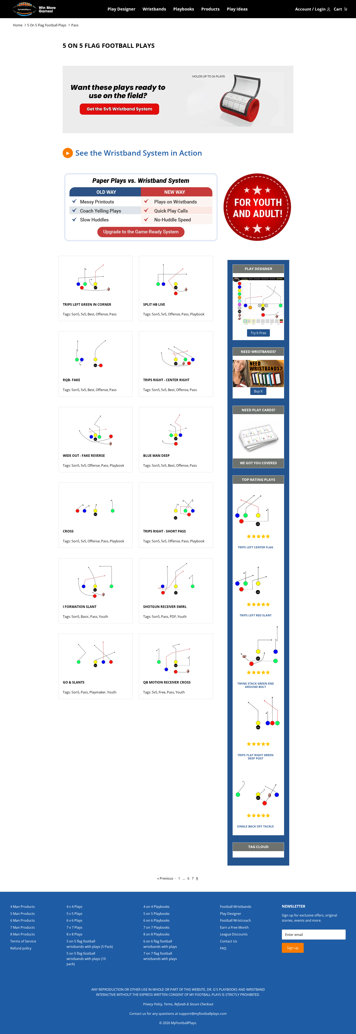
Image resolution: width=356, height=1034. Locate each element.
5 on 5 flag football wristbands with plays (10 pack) (86, 958)
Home (17, 25)
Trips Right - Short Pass (164, 531)
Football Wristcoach (235, 920)
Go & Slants (73, 682)
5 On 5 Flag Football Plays (46, 25)
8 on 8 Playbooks (156, 934)
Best (91, 314)
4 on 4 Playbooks (156, 906)
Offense (102, 314)
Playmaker (97, 692)
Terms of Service (23, 941)
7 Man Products (22, 927)
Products (210, 9)
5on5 (75, 314)
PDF (173, 616)
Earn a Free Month (234, 927)
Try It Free (258, 333)
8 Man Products (22, 934)
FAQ (223, 948)
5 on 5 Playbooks (156, 913)
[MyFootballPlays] (34, 9)
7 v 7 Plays (74, 927)
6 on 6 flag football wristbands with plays (160, 944)
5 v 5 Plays (74, 913)
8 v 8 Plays (74, 934)
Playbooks (183, 9)
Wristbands (154, 9)
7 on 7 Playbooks (156, 927)
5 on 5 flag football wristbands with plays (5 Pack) (90, 944)
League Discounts (234, 934)
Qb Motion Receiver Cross (167, 682)
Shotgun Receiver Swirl (165, 606)
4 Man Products (22, 906)
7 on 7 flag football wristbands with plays (160, 956)
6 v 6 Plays (74, 920)
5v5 (83, 314)
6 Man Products (22, 920)
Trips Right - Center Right (166, 380)
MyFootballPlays (183, 1023)
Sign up (293, 948)
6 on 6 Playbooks (156, 920)
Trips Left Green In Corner (87, 304)
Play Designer (121, 9)
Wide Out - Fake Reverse (84, 455)
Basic (85, 616)
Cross (68, 531)
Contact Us (228, 941)
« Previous (165, 878)
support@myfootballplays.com (203, 1013)
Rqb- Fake (71, 380)
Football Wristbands (235, 906)
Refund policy (20, 948)
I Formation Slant (79, 606)
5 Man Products (22, 913)
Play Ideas (237, 9)
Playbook (197, 314)
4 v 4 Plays (74, 906)
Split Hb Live (154, 304)
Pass (74, 25)
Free (162, 692)
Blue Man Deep (156, 455)
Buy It (258, 391)
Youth (103, 616)
